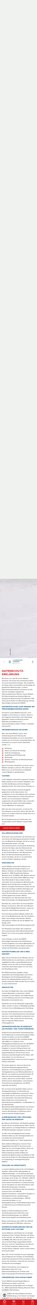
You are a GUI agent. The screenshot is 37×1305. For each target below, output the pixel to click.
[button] (4, 662)
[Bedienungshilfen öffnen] (4, 1295)
